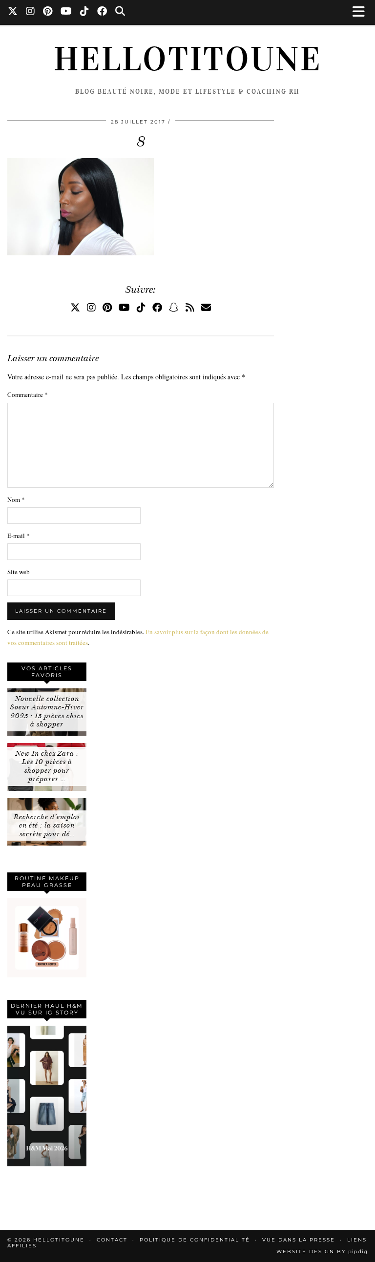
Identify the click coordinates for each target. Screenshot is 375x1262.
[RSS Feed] (190, 307)
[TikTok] (84, 12)
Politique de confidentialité (195, 1240)
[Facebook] (102, 12)
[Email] (206, 307)
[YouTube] (66, 12)
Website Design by (322, 1251)
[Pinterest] (48, 12)
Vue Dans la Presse (298, 1240)
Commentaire (27, 394)
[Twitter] (13, 12)
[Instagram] (30, 12)
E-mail (18, 535)
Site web (18, 571)
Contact (112, 1240)
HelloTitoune (188, 59)
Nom (16, 499)
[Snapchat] (174, 307)
